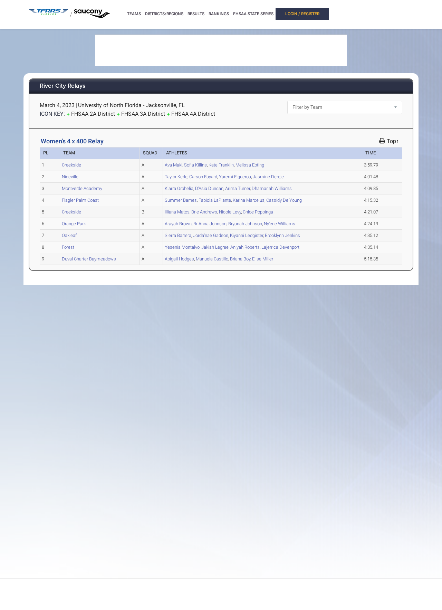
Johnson (210, 223)
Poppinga (258, 212)
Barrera (178, 235)
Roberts (245, 247)
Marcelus (249, 200)
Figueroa (235, 176)
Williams (272, 188)
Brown (178, 223)
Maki (173, 165)
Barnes (181, 200)
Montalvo (182, 247)
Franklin (221, 165)
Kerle (176, 176)
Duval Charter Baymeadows (89, 258)
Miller (262, 258)
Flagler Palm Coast (80, 200)
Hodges (179, 258)
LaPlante (215, 200)
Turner (237, 188)
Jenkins (282, 235)
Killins (195, 165)
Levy (230, 212)
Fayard (203, 176)
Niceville (70, 176)
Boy (240, 258)
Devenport (280, 247)
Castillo (212, 258)
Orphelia (179, 188)
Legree (215, 247)
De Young (284, 200)
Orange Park (74, 223)
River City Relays (63, 86)
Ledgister (246, 235)
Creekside (71, 165)
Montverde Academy (82, 188)
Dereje (268, 176)
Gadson (210, 235)
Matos (177, 212)
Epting (250, 165)
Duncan (209, 188)
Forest (68, 247)
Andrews (204, 212)
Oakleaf (69, 235)
